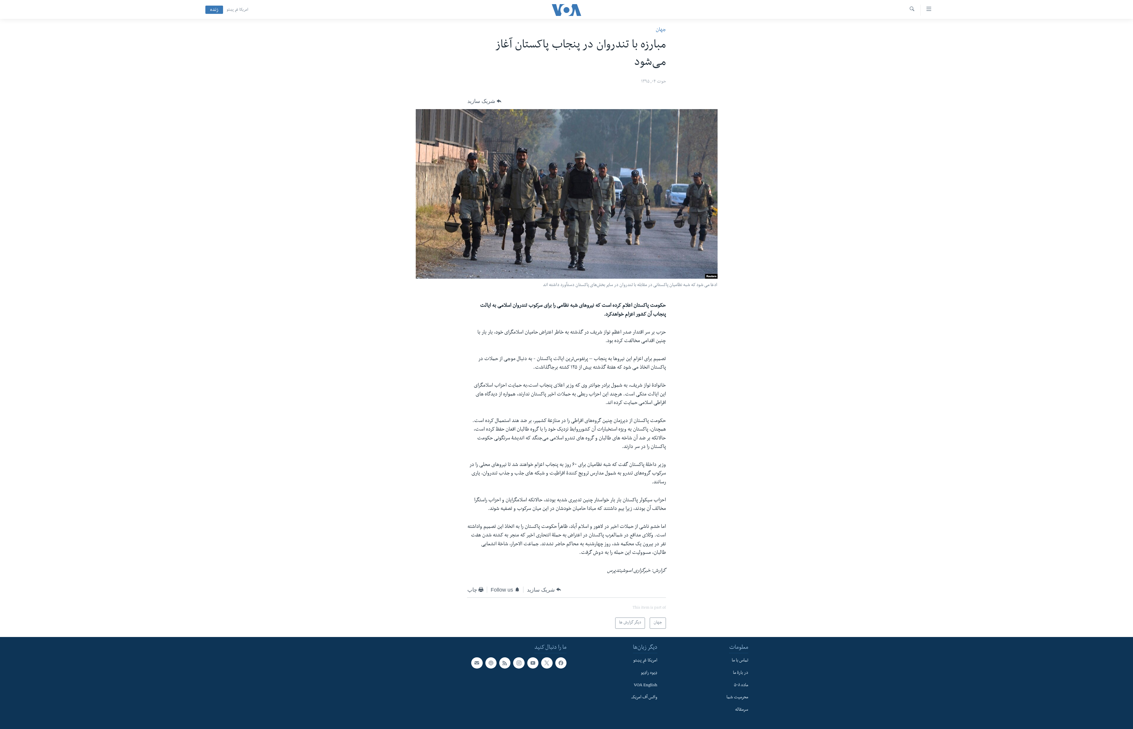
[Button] (484, 101)
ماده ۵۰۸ (741, 685)
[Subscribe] (476, 663)
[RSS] (504, 663)
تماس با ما (740, 661)
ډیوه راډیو (649, 673)
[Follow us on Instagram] (518, 663)
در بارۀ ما (740, 673)
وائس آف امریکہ (644, 697)
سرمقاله (741, 710)
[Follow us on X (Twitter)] (546, 663)
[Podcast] (491, 663)
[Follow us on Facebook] (560, 663)
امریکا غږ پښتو (237, 10)
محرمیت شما (737, 697)
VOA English (645, 685)
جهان (661, 30)
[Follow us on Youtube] (532, 663)
